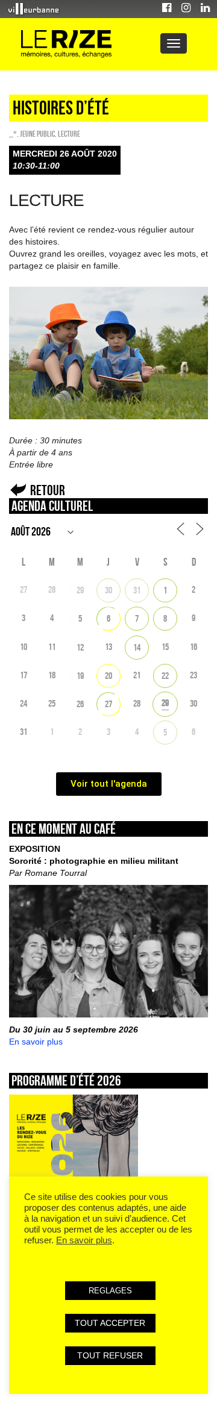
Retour (47, 490)
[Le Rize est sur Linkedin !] (205, 9)
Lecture (69, 134)
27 (108, 704)
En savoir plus (36, 1041)
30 (108, 590)
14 (136, 647)
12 (80, 647)
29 (80, 590)
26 (80, 704)
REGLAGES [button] (110, 1290)
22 (165, 675)
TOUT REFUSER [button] (110, 1355)
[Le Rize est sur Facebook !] (166, 9)
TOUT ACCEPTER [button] (110, 1323)
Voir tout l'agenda (109, 783)
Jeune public (37, 134)
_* (13, 134)
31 (136, 590)
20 (108, 675)
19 (80, 675)
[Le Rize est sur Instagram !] (185, 9)
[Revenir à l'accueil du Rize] (66, 44)
